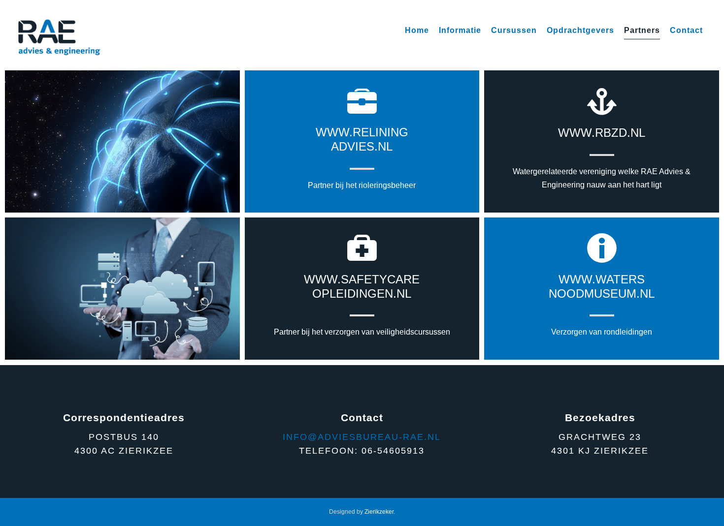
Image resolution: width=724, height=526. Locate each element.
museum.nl (619, 293)
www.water (598, 279)
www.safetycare (362, 279)
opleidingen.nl (361, 293)
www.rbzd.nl (601, 132)
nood (566, 293)
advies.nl (362, 146)
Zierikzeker (379, 511)
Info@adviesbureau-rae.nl (362, 437)
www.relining (362, 132)
